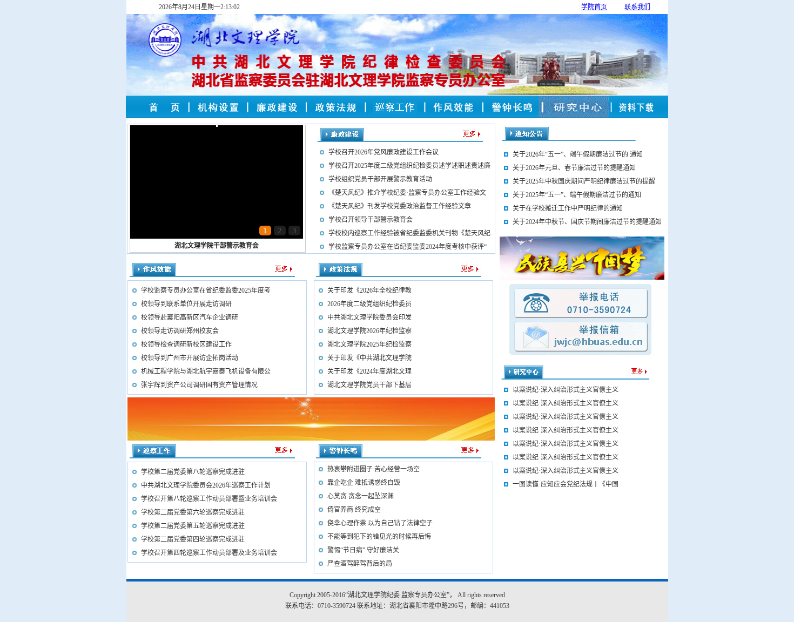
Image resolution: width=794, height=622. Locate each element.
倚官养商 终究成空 (354, 509)
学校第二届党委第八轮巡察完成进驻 (193, 472)
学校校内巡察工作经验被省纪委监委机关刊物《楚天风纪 (409, 233)
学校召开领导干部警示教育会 (370, 220)
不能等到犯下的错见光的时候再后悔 (379, 536)
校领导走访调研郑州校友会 (180, 331)
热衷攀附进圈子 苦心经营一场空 (373, 469)
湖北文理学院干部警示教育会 (216, 245)
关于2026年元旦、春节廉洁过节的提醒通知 (574, 168)
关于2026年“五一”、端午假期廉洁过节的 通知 (578, 154)
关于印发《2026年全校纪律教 (369, 290)
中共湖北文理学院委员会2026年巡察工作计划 (206, 485)
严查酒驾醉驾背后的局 (359, 563)
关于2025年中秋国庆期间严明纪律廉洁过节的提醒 (584, 181)
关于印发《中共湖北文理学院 (369, 358)
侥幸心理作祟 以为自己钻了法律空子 (380, 523)
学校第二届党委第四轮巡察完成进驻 (193, 539)
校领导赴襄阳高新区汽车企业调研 (189, 317)
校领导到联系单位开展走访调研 (186, 304)
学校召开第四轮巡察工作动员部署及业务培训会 (209, 553)
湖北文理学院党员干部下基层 (369, 385)
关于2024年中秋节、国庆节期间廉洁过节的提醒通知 (587, 222)
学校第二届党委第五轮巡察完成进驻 (193, 526)
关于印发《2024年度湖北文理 (369, 371)
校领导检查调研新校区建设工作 (186, 344)
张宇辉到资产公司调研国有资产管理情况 (199, 385)
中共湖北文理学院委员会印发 (369, 317)
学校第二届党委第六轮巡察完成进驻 (193, 512)
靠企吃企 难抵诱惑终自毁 (363, 482)
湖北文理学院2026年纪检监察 (369, 331)
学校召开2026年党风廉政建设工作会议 (383, 152)
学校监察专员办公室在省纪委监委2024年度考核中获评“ (407, 247)
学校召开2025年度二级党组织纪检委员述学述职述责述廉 (409, 166)
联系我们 (637, 7)
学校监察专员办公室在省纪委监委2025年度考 (206, 290)
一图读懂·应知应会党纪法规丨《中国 (565, 568)
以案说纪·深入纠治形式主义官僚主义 (565, 473)
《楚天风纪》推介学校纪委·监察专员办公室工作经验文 (407, 193)
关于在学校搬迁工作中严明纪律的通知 (568, 208)
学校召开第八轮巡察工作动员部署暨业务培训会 (209, 499)
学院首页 (594, 7)
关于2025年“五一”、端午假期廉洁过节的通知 (577, 195)
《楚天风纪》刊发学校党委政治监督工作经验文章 (399, 206)
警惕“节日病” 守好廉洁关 (363, 550)
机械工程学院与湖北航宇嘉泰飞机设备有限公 (206, 371)
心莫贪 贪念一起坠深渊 (360, 496)
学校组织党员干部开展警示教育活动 (380, 179)
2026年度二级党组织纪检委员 (369, 304)
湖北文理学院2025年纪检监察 (369, 344)
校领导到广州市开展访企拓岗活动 (189, 358)
